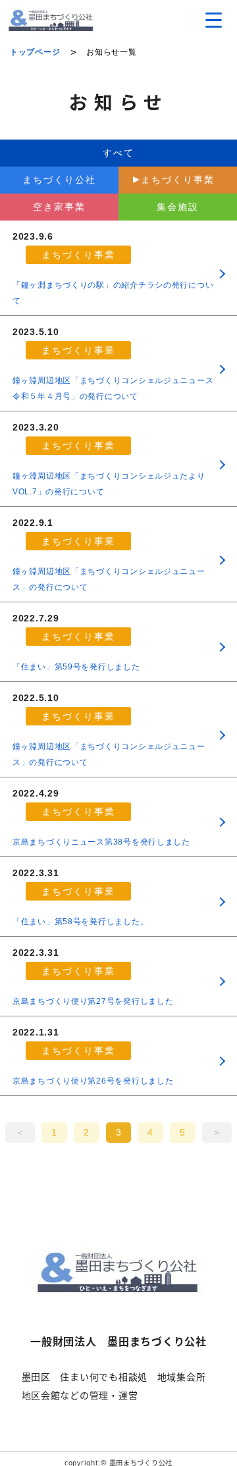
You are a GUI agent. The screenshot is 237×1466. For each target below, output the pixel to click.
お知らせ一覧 (111, 52)
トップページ (35, 52)
